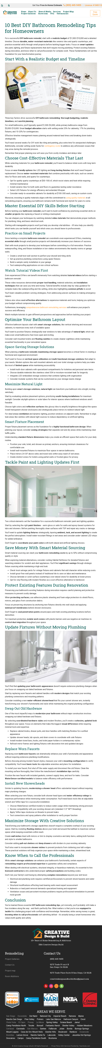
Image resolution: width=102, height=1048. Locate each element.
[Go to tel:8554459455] (70, 959)
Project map (10, 970)
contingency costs (52, 146)
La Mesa (40, 1022)
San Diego (10, 1016)
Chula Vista (11, 1022)
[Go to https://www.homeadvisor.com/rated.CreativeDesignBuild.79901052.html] (56, 986)
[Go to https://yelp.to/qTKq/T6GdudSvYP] (46, 986)
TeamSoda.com (84, 1046)
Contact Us (9, 965)
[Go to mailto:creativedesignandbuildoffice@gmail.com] (70, 979)
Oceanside (84, 1032)
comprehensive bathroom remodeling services (46, 307)
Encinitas (10, 1035)
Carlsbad (10, 1028)
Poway (31, 1022)
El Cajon (21, 1022)
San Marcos (32, 1028)
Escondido (22, 1016)
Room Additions (12, 976)
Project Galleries (12, 959)
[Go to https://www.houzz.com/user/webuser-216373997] (61, 986)
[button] (95, 13)
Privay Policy (55, 1046)
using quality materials (76, 198)
